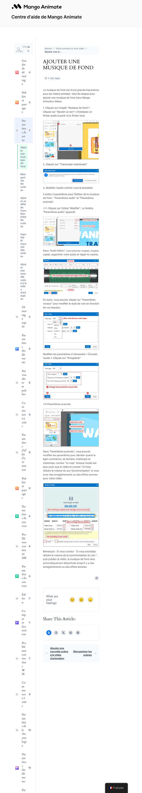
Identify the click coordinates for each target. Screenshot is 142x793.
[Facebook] (56, 632)
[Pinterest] (78, 632)
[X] (63, 632)
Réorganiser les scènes (82, 653)
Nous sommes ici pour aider (70, 48)
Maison (48, 48)
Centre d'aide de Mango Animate (46, 17)
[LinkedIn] (70, 632)
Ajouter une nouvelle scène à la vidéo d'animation (59, 653)
